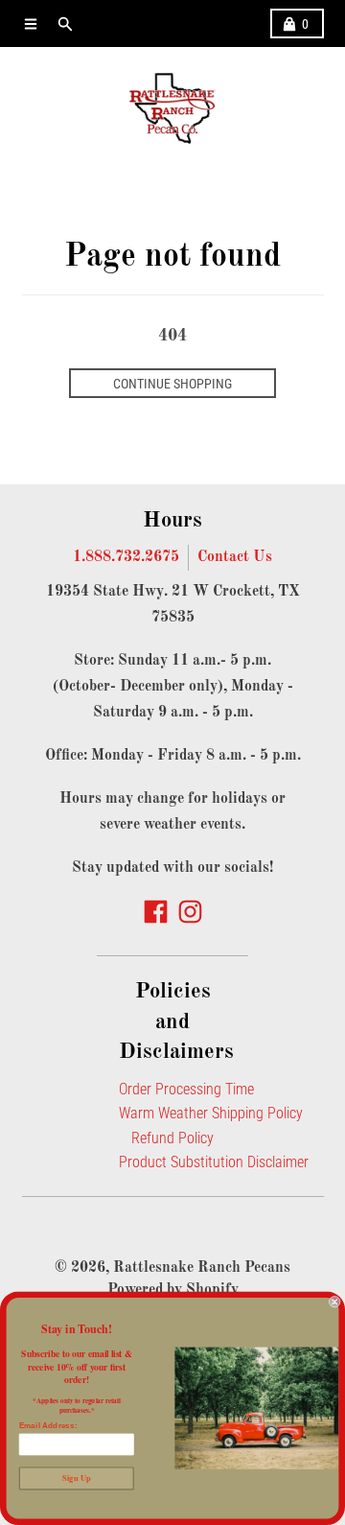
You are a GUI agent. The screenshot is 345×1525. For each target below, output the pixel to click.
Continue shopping (172, 383)
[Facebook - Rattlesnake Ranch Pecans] (156, 912)
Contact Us (234, 557)
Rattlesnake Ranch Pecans (201, 1268)
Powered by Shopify (173, 1290)
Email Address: (48, 1425)
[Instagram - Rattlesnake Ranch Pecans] (190, 912)
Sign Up (76, 1478)
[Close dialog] (334, 1301)
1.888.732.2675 (126, 557)
